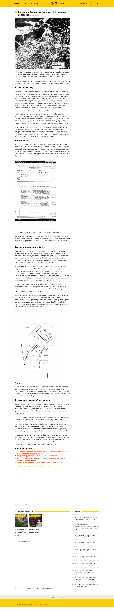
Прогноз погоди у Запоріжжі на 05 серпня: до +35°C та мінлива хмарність (87, 557)
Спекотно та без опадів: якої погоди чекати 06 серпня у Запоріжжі (86, 550)
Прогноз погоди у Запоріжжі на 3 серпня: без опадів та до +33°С (85, 571)
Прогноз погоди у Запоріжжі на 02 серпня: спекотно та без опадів (85, 578)
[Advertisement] (42, 485)
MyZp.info (17, 3)
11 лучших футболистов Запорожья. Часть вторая (37, 456)
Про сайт (61, 597)
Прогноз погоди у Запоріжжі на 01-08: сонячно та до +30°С (86, 585)
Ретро (22, 588)
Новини (77, 511)
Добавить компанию (85, 3)
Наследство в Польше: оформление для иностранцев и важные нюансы (35, 530)
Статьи (25, 3)
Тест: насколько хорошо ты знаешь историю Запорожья (39, 463)
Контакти (52, 597)
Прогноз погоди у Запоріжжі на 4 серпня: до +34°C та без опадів (85, 564)
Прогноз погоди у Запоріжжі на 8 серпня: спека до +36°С (85, 536)
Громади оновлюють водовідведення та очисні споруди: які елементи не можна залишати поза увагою (21, 531)
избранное (22, 505)
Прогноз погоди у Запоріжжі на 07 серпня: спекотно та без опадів (85, 543)
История (28, 505)
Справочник (34, 3)
